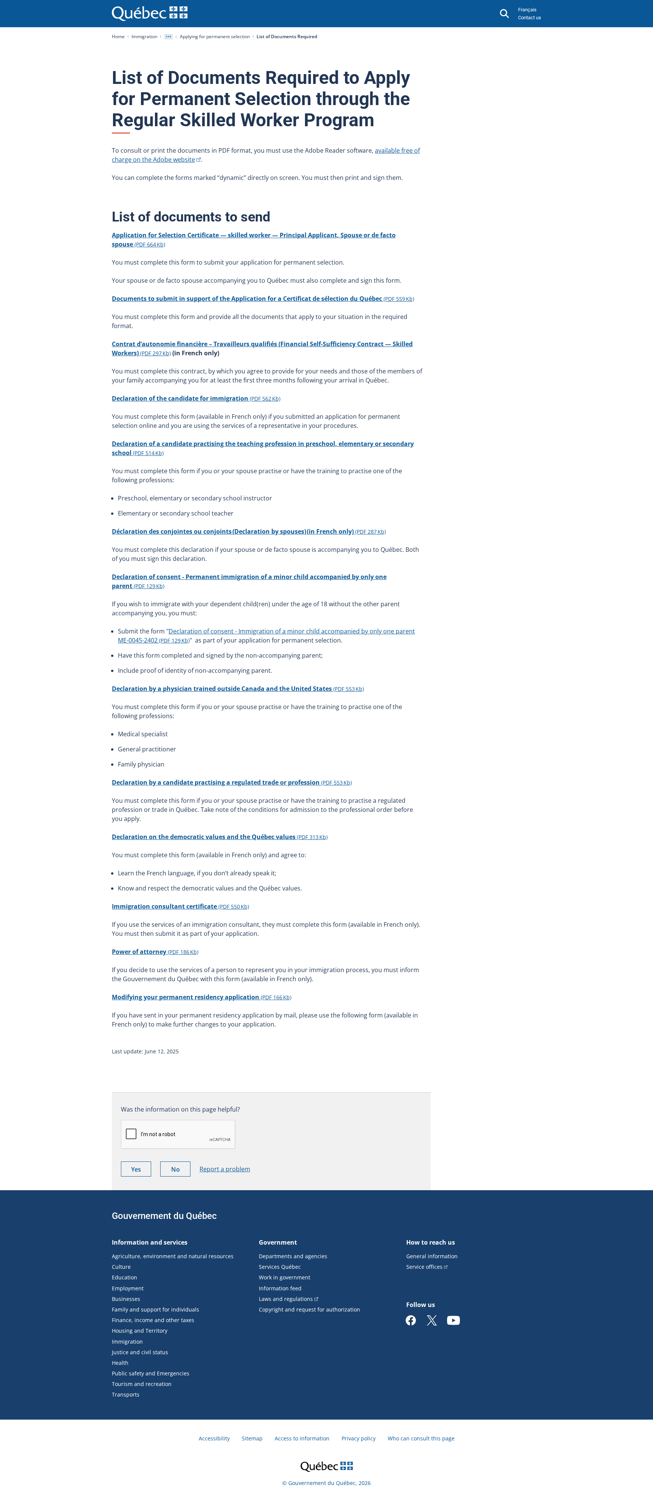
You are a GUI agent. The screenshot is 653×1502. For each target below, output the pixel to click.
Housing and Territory (139, 1330)
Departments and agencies (293, 1256)
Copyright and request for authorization (309, 1309)
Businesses (126, 1298)
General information (432, 1256)
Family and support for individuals (155, 1309)
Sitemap (252, 1438)
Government (278, 1242)
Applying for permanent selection (215, 36)
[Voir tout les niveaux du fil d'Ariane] (168, 37)
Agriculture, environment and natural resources (173, 1256)
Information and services (149, 1242)
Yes (141, 1171)
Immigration (144, 36)
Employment (128, 1288)
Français (527, 9)
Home (118, 36)
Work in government (284, 1277)
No (180, 1171)
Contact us (529, 17)
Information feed (280, 1288)
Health (120, 1362)
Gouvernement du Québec (164, 1215)
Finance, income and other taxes (153, 1320)
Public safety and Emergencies (150, 1373)
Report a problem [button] (225, 1169)
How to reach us (430, 1242)
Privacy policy (359, 1438)
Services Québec (280, 1266)
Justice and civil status (140, 1352)
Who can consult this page (421, 1438)
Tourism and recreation (142, 1383)
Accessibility (214, 1438)
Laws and (286, 1298)
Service (424, 1266)
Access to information (302, 1438)
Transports (125, 1394)
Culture (121, 1266)
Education (124, 1277)
